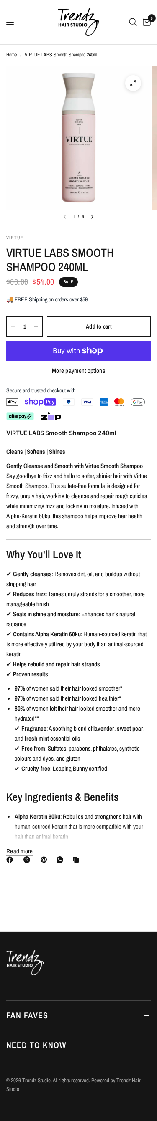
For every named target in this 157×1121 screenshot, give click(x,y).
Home (11, 54)
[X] (28, 860)
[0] (145, 22)
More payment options (78, 370)
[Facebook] (11, 860)
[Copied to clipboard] (77, 860)
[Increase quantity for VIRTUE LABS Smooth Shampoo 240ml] (36, 326)
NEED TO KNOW (36, 1044)
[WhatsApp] (62, 860)
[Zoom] (133, 83)
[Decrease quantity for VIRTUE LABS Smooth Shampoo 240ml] (13, 326)
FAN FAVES (27, 1015)
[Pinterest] (46, 860)
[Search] (133, 22)
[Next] (92, 217)
